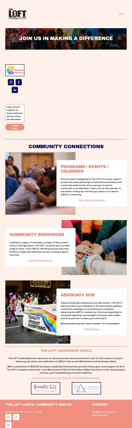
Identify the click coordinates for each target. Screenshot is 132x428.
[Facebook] (19, 82)
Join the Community (92, 200)
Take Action (91, 329)
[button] (38, 80)
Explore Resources (40, 260)
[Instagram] (11, 82)
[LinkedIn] (15, 90)
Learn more (15, 127)
